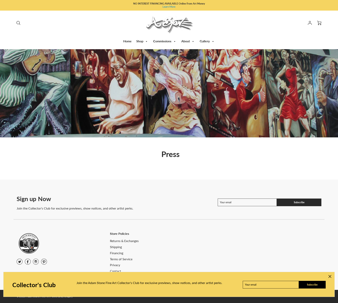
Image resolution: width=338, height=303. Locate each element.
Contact (115, 271)
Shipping (116, 247)
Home (127, 41)
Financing (116, 253)
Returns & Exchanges (124, 241)
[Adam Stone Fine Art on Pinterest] (44, 263)
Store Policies (119, 233)
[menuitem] (127, 41)
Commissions (162, 41)
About (186, 41)
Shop (140, 41)
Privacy (115, 265)
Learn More (169, 6)
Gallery (205, 41)
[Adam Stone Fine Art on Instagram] (36, 263)
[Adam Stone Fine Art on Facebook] (28, 263)
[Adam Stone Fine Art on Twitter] (19, 263)
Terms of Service (121, 259)
